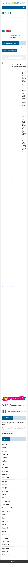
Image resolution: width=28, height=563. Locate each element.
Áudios (3, 488)
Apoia (3, 525)
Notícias (4, 531)
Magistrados (5, 548)
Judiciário (4, 454)
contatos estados (6, 511)
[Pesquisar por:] (14, 57)
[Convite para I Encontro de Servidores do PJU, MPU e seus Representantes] (6, 393)
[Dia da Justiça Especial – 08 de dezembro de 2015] (16, 393)
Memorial (4, 521)
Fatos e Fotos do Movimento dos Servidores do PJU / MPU (24, 80)
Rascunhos (4, 535)
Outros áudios (5, 498)
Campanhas (4, 478)
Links (3, 464)
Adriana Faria (5, 491)
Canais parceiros (5, 541)
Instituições (4, 451)
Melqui (3, 494)
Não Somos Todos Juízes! (23, 96)
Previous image (15, 35)
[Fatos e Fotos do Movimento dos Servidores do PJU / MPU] (16, 177)
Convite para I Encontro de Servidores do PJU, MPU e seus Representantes (24, 127)
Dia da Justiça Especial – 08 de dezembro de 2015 (24, 146)
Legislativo (4, 461)
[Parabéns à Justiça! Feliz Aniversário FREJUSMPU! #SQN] (6, 169)
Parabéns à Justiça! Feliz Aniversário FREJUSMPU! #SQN (19, 65)
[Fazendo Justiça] (14, 2)
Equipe (3, 518)
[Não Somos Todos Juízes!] (6, 285)
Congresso (4, 481)
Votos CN (4, 468)
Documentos (5, 447)
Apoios (3, 444)
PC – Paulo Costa (6, 501)
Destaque (4, 514)
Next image (13, 37)
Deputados (4, 545)
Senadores (4, 555)
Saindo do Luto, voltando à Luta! (24, 109)
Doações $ (4, 484)
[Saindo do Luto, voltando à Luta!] (16, 285)
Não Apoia (4, 528)
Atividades (4, 474)
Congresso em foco (6, 508)
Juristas (4, 458)
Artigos (3, 471)
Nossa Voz (4, 551)
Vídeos (3, 538)
